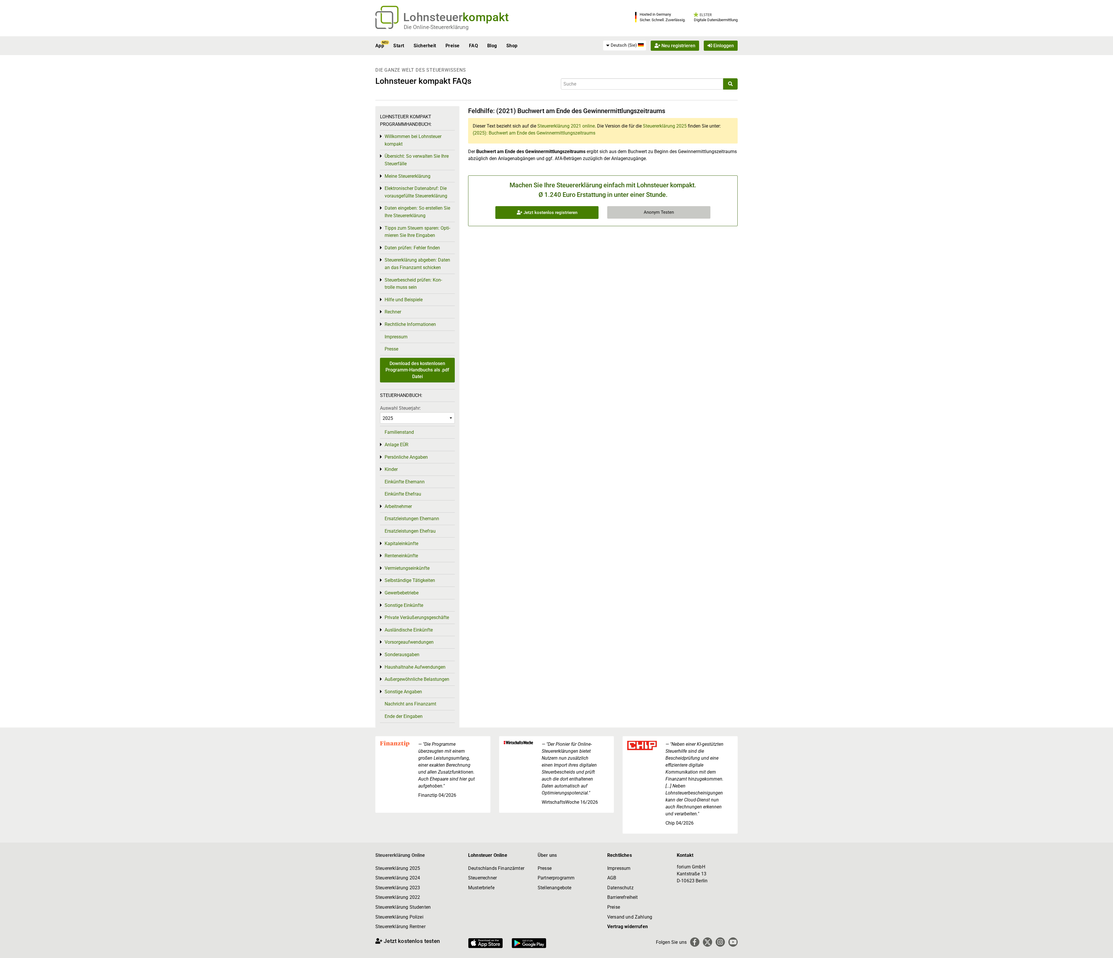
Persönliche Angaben (406, 457)
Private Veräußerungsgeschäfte (417, 617)
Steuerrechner (482, 878)
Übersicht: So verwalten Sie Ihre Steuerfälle (417, 159)
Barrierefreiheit (622, 897)
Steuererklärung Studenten (403, 907)
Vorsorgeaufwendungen (409, 642)
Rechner (393, 312)
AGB (611, 878)
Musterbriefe (481, 887)
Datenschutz (620, 887)
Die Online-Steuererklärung (436, 27)
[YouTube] (733, 942)
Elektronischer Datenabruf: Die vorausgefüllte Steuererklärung (416, 192)
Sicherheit (425, 45)
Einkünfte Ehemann (405, 482)
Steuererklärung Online (400, 855)
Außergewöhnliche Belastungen (417, 679)
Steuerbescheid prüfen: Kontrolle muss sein (413, 283)
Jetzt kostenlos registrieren (549, 212)
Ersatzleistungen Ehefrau (410, 531)
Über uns (547, 855)
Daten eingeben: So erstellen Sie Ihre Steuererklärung (417, 211)
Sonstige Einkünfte (404, 605)
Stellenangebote (554, 887)
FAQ (473, 45)
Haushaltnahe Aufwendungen (415, 667)
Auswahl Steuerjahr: (400, 408)
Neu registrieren (677, 45)
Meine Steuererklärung (407, 176)
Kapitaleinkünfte (401, 543)
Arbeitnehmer (398, 506)
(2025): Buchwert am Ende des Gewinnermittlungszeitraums (534, 133)
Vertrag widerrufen (627, 926)
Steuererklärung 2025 (665, 126)
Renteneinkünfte (401, 555)
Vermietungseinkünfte (407, 568)
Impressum (396, 337)
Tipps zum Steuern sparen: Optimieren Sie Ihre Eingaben (417, 231)
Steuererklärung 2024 (397, 878)
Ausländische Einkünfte (409, 630)
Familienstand (399, 432)
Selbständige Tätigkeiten (410, 580)
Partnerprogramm (556, 878)
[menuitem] (624, 45)
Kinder (391, 469)
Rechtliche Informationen (410, 324)
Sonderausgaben (402, 654)
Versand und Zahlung (629, 917)
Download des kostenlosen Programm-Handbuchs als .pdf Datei (417, 370)
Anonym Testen (659, 212)
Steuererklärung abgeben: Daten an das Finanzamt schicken (417, 263)
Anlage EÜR (396, 444)
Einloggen (723, 45)
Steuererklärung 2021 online (566, 126)
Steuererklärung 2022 (397, 897)
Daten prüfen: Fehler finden (412, 248)
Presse (391, 349)
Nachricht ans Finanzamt (410, 704)
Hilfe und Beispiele (404, 299)
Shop (512, 45)
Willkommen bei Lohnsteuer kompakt (413, 140)
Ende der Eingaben (404, 716)
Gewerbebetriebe (402, 593)
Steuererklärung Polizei (399, 917)
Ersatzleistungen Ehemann (412, 518)
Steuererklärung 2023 (397, 887)
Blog (492, 45)
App (379, 45)
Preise (452, 45)
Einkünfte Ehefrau (403, 494)
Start (398, 45)
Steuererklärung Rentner (400, 926)
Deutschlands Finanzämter (496, 868)
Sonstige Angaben (403, 691)
